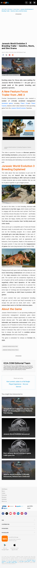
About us (4, 501)
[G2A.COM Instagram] (14, 513)
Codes (3, 493)
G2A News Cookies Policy (11, 562)
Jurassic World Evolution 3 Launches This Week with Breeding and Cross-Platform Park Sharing (18, 411)
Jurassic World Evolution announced (16, 434)
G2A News (9, 9)
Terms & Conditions (13, 561)
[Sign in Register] (31, 2)
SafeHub (4, 499)
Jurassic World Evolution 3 (10, 350)
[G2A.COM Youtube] (10, 513)
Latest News (16, 9)
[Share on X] (6, 55)
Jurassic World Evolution (18, 108)
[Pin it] (9, 55)
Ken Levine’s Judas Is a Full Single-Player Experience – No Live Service (18, 384)
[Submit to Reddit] (12, 55)
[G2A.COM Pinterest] (22, 513)
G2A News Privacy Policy (24, 561)
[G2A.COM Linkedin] (18, 513)
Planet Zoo (24, 103)
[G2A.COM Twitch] (25, 513)
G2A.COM (4, 9)
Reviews (4, 497)
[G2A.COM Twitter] (7, 513)
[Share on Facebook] (3, 55)
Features (4, 495)
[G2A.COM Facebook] (3, 513)
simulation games (7, 103)
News (3, 491)
